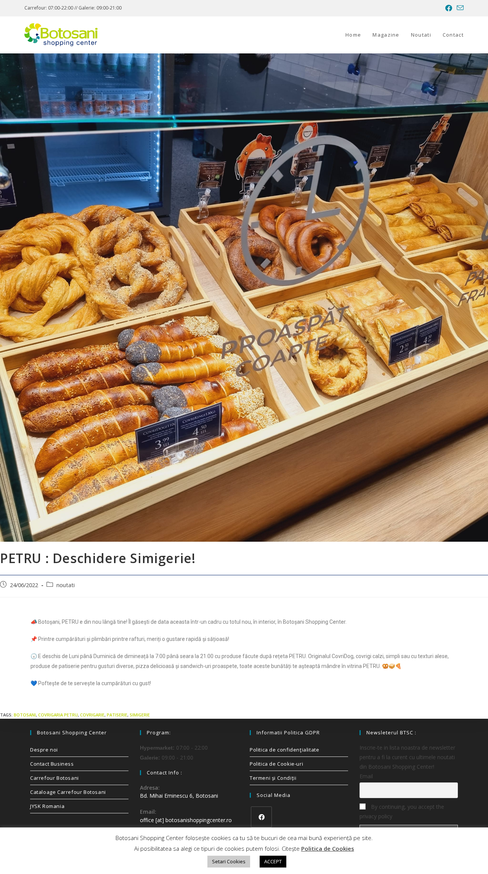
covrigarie (92, 715)
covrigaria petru (58, 715)
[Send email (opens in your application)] (459, 8)
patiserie (117, 715)
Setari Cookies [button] (229, 861)
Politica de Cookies (327, 848)
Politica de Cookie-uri (276, 763)
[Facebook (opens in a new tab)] (448, 8)
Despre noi (44, 749)
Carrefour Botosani (54, 777)
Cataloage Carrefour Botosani (68, 792)
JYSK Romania (47, 806)
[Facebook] (261, 816)
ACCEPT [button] (273, 861)
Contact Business (52, 763)
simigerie (140, 715)
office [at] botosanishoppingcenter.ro (186, 820)
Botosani (25, 715)
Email (366, 776)
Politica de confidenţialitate (284, 749)
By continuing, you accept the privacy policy (402, 811)
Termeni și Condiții (273, 777)
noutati (65, 585)
